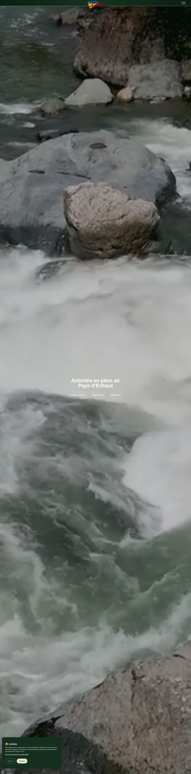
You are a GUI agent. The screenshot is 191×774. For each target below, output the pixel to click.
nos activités (77, 395)
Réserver (116, 395)
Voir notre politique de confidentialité (16, 754)
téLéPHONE (98, 395)
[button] (184, 3)
